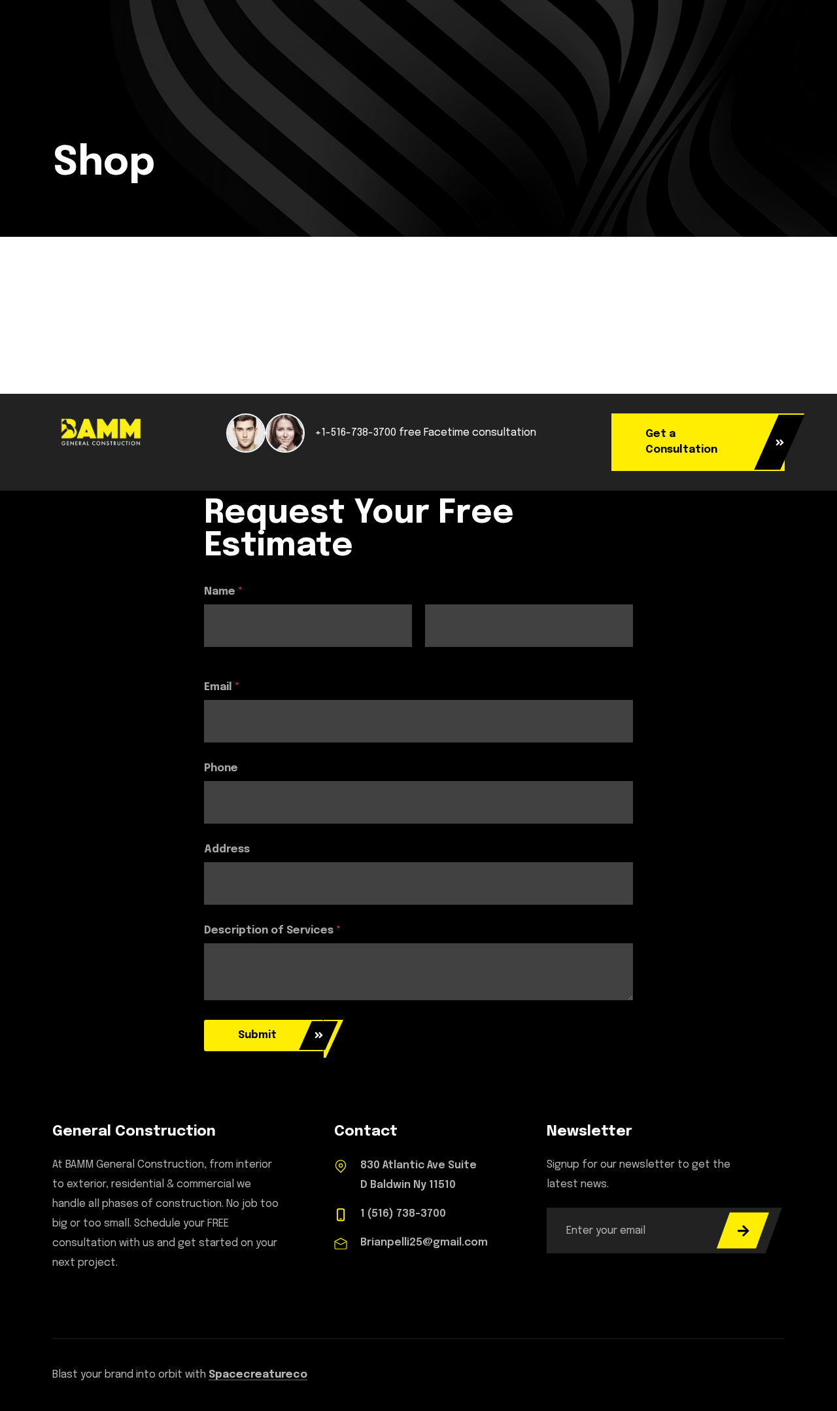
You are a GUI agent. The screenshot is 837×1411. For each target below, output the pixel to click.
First (214, 655)
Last (435, 655)
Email (222, 687)
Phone (221, 768)
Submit (257, 1035)
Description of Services (272, 930)
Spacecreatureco (258, 1374)
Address (227, 849)
